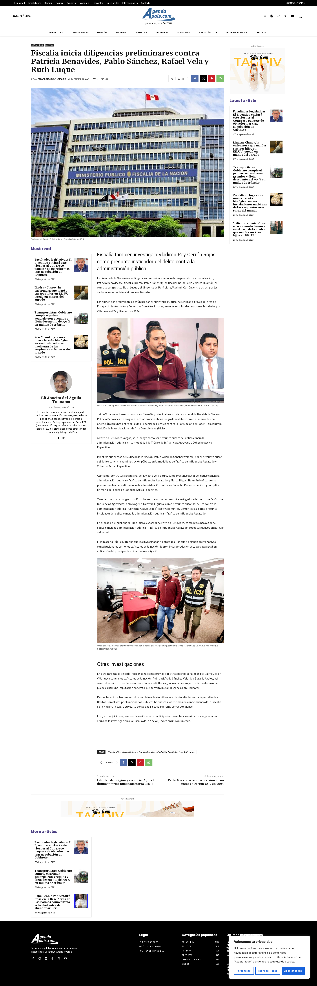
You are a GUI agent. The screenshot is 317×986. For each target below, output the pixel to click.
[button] (300, 16)
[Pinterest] (211, 78)
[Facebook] (258, 16)
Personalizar (243, 970)
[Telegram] (271, 16)
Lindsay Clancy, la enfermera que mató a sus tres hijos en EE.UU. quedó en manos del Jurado (51, 294)
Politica (49, 45)
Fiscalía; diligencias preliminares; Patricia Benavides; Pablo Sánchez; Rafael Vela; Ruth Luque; (151, 752)
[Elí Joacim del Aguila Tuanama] (61, 382)
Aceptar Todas (293, 970)
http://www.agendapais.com (61, 407)
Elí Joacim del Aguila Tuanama (50, 78)
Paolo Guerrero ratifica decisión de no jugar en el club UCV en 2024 (196, 782)
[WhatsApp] (220, 78)
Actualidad (37, 45)
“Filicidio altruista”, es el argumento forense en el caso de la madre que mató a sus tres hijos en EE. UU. (249, 229)
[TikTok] (278, 16)
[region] (269, 957)
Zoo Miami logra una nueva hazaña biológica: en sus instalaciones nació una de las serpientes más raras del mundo (52, 345)
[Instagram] (265, 16)
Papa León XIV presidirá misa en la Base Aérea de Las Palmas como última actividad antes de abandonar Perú (52, 902)
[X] (285, 16)
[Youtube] (292, 16)
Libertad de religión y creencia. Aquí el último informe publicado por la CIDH (125, 782)
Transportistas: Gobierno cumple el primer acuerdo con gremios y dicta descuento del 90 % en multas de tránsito (53, 319)
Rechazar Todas (268, 970)
